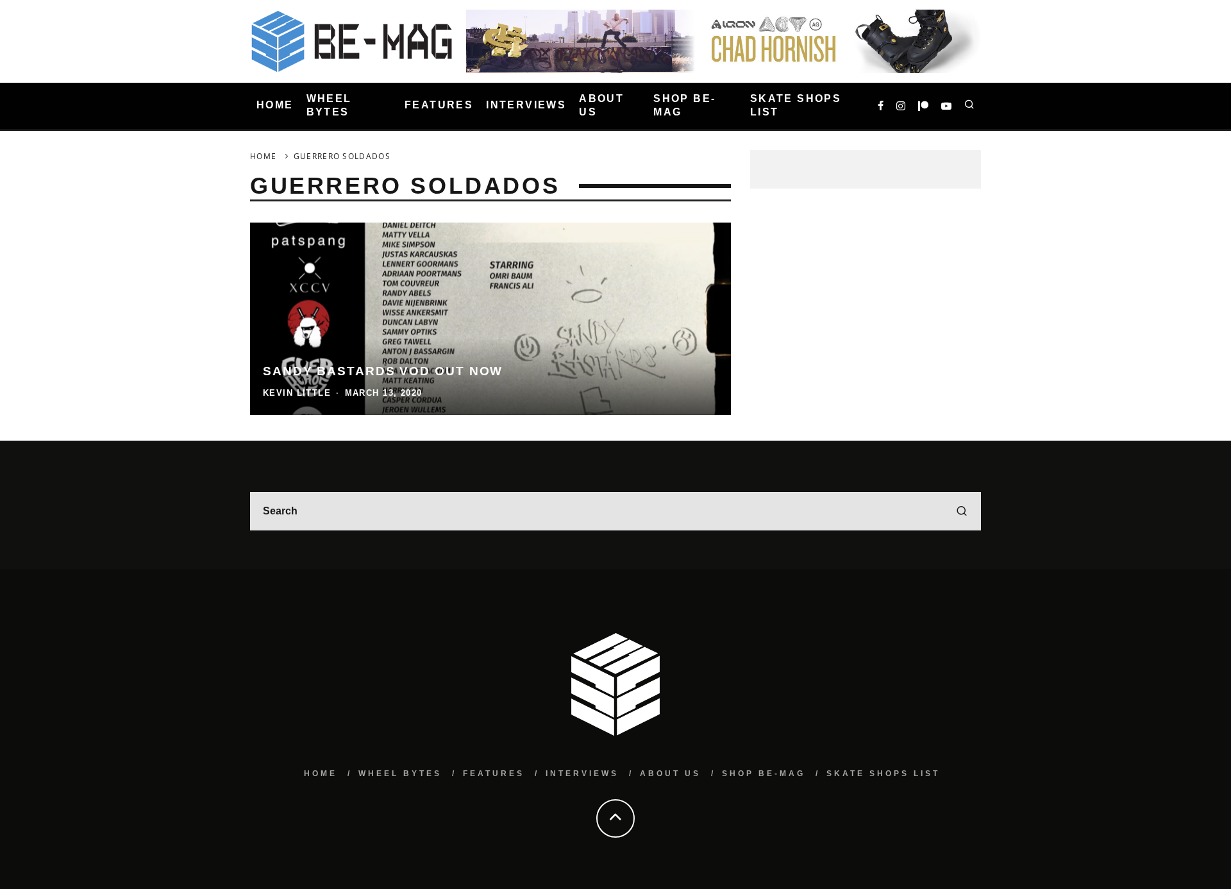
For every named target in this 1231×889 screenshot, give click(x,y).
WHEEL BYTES (329, 105)
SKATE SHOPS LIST (795, 105)
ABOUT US (601, 105)
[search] (961, 511)
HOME (275, 105)
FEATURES (439, 105)
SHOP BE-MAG (684, 105)
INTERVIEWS (526, 105)
